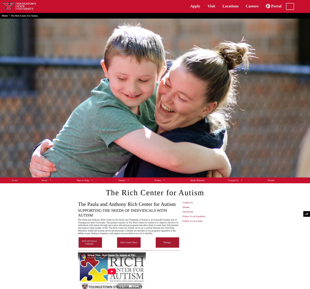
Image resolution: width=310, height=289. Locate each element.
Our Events (188, 211)
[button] (50, 180)
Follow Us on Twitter (193, 221)
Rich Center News (128, 242)
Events (158, 180)
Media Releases (197, 180)
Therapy (167, 242)
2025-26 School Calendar (89, 242)
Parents (121, 180)
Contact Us (233, 180)
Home (5, 15)
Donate (271, 180)
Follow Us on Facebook (194, 216)
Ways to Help (83, 180)
